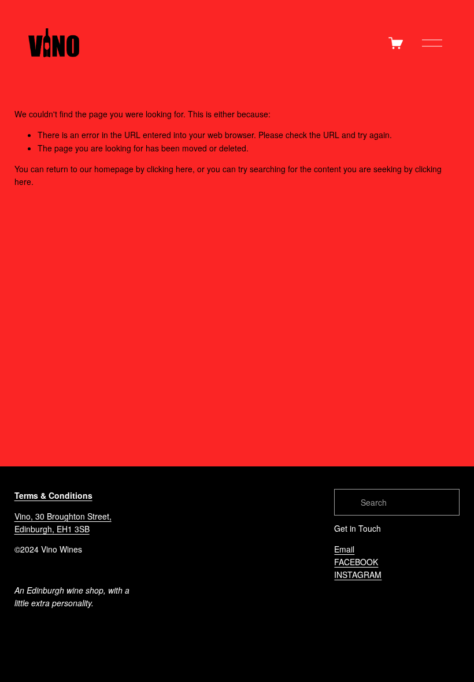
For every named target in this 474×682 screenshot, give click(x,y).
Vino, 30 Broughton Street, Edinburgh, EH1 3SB (63, 522)
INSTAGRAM (358, 574)
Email (344, 549)
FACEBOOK (356, 562)
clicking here (169, 169)
